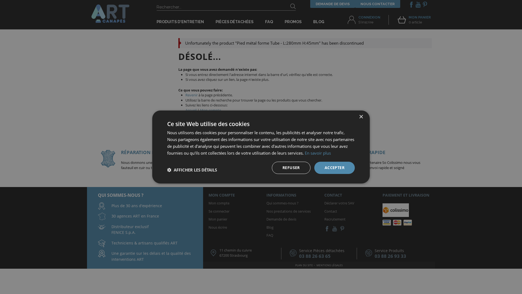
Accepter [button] (334, 167)
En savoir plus (318, 153)
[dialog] (261, 147)
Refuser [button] (291, 167)
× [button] (361, 117)
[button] (192, 169)
